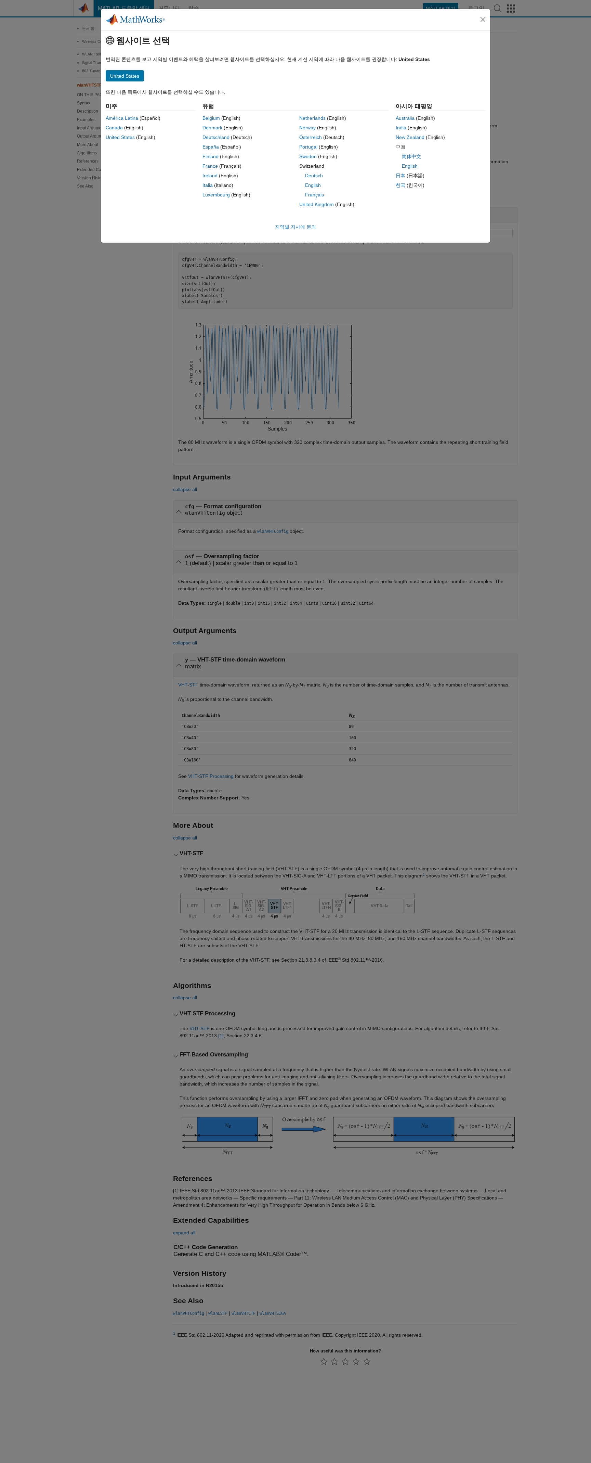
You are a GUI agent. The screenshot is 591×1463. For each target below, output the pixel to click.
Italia (207, 185)
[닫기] (483, 19)
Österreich (310, 137)
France (210, 166)
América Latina (122, 118)
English (313, 185)
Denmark (212, 127)
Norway (307, 127)
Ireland (210, 175)
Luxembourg (216, 194)
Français (314, 194)
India (401, 127)
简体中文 (411, 156)
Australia (405, 118)
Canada (114, 127)
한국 (400, 185)
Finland (210, 156)
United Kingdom (316, 204)
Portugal (308, 147)
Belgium (211, 118)
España (210, 147)
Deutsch (314, 175)
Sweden (308, 156)
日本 (400, 175)
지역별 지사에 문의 (295, 227)
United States (120, 137)
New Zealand (410, 137)
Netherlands (312, 118)
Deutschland (215, 137)
